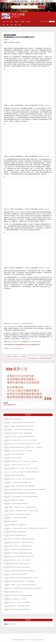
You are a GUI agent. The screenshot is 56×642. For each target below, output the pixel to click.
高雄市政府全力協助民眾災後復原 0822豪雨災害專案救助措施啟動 (17, 595)
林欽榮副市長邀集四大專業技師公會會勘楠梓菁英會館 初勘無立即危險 (18, 556)
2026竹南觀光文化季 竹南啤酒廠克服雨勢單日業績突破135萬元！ (17, 482)
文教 (12, 24)
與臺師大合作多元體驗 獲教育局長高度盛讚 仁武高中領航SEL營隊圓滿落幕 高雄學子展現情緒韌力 (24, 489)
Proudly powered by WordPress (18, 639)
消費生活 (16, 21)
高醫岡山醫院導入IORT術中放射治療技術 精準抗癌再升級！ (16, 503)
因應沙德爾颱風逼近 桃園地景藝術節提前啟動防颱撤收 (15, 517)
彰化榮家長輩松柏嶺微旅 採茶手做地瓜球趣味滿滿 (14, 475)
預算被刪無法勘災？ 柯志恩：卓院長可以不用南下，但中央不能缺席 (17, 450)
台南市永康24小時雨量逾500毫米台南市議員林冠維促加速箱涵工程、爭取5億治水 (20, 577)
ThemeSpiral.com (40, 639)
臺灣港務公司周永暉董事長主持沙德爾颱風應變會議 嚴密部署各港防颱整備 (19, 493)
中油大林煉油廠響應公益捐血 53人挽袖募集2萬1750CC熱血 (16, 605)
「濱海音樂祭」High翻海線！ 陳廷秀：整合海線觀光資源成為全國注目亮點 (19, 584)
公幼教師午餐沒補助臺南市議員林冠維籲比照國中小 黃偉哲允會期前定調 (19, 581)
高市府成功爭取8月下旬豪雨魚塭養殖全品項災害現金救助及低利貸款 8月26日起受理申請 (22, 588)
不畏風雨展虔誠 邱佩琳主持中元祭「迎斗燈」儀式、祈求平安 (16, 464)
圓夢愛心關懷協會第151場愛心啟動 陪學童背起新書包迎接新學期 (17, 553)
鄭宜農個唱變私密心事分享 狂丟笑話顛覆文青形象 (27, 344)
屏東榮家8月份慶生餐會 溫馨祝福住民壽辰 (12, 419)
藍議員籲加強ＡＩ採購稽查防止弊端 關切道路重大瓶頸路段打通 (17, 549)
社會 (4, 21)
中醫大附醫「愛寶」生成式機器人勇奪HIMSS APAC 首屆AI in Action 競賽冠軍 (19, 440)
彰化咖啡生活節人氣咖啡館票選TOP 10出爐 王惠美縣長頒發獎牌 (17, 433)
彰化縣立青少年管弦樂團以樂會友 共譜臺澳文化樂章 (14, 524)
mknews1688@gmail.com (9, 404)
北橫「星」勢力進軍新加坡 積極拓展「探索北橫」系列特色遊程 (17, 514)
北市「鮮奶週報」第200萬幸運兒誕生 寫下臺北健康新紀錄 (16, 356)
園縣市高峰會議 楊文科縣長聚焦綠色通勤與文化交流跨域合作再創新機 (18, 422)
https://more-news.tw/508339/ (16, 348)
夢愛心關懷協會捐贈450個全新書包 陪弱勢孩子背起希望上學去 (17, 563)
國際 (16, 24)
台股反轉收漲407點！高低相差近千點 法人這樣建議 (14, 598)
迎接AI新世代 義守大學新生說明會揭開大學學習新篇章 (15, 574)
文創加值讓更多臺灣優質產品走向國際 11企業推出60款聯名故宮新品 (18, 542)
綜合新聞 (22, 21)
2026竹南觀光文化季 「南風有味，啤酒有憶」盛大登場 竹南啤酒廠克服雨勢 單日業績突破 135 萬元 (25, 528)
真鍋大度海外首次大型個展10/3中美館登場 (12, 457)
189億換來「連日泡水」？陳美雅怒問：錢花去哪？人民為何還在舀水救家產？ (20, 507)
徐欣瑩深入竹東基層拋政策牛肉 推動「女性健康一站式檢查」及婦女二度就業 (20, 468)
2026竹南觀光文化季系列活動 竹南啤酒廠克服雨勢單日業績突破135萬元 (19, 436)
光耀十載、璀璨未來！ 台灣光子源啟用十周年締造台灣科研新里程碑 (39, 1)
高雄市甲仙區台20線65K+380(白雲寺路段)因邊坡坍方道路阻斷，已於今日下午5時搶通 (21, 443)
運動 (19, 24)
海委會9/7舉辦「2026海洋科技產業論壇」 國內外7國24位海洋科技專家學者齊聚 (20, 496)
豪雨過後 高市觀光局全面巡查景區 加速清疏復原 (13, 500)
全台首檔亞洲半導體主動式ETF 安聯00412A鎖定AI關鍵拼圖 (16, 602)
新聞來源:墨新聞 (7, 34)
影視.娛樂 (28, 21)
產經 (8, 24)
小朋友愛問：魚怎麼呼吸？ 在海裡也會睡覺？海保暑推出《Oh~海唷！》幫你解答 (20, 510)
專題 (12, 21)
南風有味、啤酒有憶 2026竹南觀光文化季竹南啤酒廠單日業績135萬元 (18, 538)
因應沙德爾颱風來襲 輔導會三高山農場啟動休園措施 (14, 531)
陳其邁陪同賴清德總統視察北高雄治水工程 (12, 591)
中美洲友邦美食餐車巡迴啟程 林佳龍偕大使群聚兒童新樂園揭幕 (39, 358)
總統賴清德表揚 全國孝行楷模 (10, 521)
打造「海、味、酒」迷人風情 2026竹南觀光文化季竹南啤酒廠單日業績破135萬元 (21, 471)
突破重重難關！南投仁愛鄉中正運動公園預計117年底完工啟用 (16, 609)
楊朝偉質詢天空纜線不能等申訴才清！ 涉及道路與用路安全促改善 (17, 545)
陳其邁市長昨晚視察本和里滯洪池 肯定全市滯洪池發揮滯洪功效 (17, 567)
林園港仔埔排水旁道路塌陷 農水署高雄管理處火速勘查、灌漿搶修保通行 (19, 486)
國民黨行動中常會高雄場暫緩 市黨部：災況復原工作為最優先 (16, 560)
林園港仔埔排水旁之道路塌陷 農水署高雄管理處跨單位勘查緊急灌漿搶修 (18, 570)
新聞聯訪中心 (7, 39)
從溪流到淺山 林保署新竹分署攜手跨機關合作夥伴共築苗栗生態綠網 (18, 426)
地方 (8, 21)
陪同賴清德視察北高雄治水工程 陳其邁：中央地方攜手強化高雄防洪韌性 (19, 479)
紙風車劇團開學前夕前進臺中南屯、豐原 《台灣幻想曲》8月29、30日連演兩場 (20, 461)
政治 (4, 24)
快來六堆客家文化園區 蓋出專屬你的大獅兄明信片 (14, 454)
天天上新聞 (18, 14)
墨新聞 (5, 42)
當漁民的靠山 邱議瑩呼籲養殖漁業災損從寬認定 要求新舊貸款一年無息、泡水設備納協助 (22, 447)
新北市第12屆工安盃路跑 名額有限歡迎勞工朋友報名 (15, 535)
